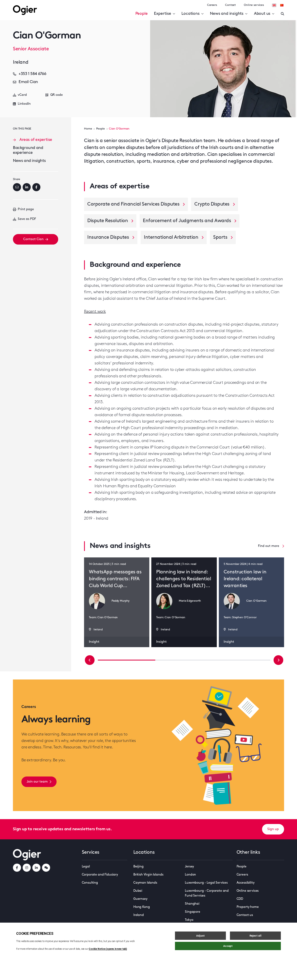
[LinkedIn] (27, 187)
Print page (26, 209)
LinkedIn (24, 104)
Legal (86, 866)
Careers (212, 5)
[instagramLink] (27, 868)
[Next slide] (278, 660)
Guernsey (140, 899)
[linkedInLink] (36, 868)
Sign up (273, 829)
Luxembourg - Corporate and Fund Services (207, 893)
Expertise (162, 14)
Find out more (268, 546)
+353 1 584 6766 (32, 74)
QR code (56, 95)
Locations (190, 14)
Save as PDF (27, 219)
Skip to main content (33, 4)
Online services (254, 5)
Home (88, 128)
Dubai (137, 891)
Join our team (37, 781)
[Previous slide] (90, 660)
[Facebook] (36, 187)
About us (262, 14)
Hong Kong (141, 907)
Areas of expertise (35, 140)
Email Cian (28, 82)
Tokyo (189, 920)
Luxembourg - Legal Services (206, 882)
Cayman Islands (145, 882)
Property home (248, 907)
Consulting (90, 882)
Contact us (245, 915)
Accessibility (246, 882)
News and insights (226, 14)
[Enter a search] (282, 14)
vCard (22, 95)
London (190, 874)
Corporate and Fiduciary (100, 874)
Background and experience (28, 150)
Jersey (189, 866)
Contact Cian (33, 239)
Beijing (138, 866)
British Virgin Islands (148, 874)
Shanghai (192, 903)
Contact (230, 5)
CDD (240, 899)
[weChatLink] (46, 868)
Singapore (192, 912)
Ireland (138, 915)
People (141, 14)
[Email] (17, 187)
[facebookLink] (17, 868)
